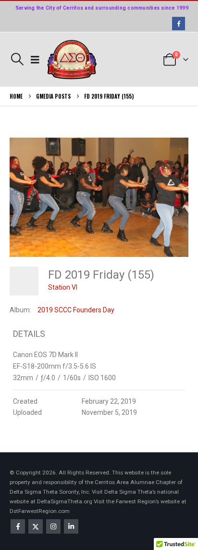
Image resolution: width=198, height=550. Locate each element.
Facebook (18, 526)
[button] (17, 59)
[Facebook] (178, 23)
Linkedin (71, 526)
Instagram (53, 526)
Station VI (62, 287)
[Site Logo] (72, 60)
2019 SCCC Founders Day (75, 310)
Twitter (35, 526)
